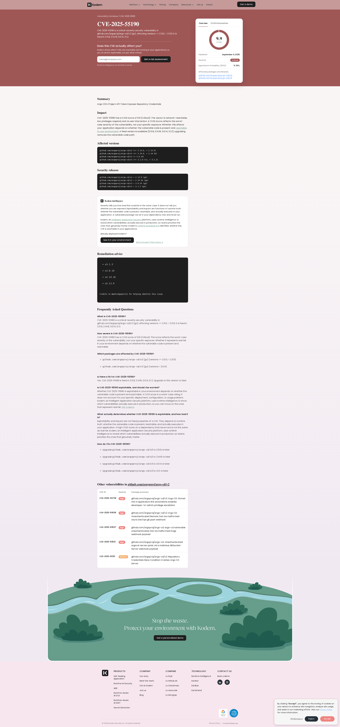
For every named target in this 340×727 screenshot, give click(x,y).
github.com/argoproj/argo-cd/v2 (148, 484)
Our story (144, 676)
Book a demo (223, 676)
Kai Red (195, 681)
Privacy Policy (214, 723)
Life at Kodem (146, 685)
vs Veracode (171, 690)
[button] (134, 5)
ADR (115, 688)
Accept (327, 718)
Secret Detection (122, 707)
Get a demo (128, 407)
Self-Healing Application (119, 677)
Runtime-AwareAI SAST (121, 701)
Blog (142, 695)
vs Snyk (168, 676)
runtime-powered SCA (149, 226)
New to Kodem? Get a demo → (149, 242)
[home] (94, 5)
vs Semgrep (171, 695)
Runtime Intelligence (201, 676)
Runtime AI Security (123, 683)
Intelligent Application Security (126, 219)
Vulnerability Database (107, 16)
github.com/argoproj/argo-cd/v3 (215, 78)
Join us (143, 690)
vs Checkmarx (172, 685)
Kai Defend (197, 690)
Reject (311, 718)
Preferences (297, 718)
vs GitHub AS (171, 681)
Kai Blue (195, 685)
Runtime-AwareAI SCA (121, 694)
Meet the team (147, 681)
